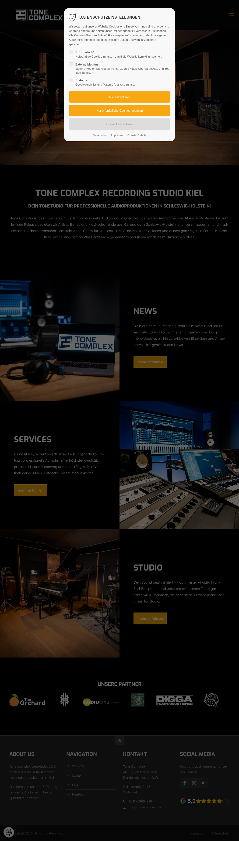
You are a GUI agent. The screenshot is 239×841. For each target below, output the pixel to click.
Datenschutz (101, 135)
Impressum (118, 135)
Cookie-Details (136, 135)
